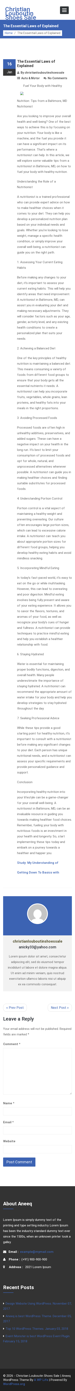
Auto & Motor (30, 78)
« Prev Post (15, 1008)
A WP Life (41, 1380)
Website (9, 1141)
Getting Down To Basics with (38, 872)
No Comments (57, 78)
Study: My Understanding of (37, 863)
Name (8, 1103)
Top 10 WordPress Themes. (37, 1329)
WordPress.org (14, 1384)
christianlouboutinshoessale (44, 72)
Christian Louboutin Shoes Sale (20, 13)
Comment (11, 1044)
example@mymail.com (37, 1252)
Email (8, 1122)
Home (9, 33)
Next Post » (60, 1008)
